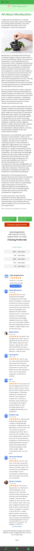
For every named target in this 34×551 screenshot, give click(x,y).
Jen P (11, 379)
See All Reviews (17, 526)
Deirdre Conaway (15, 481)
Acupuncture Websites (10, 531)
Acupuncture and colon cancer (8, 219)
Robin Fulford (13, 332)
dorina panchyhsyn (15, 457)
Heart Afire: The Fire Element (24, 219)
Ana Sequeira (13, 355)
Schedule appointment (17, 224)
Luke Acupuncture (17, 275)
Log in (17, 540)
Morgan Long (13, 415)
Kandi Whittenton (15, 290)
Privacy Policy (18, 535)
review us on (15, 286)
